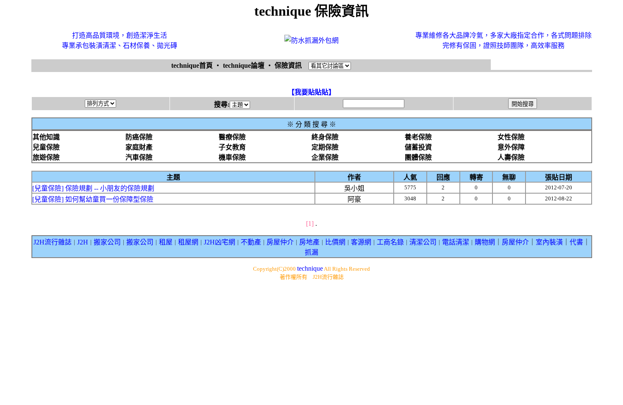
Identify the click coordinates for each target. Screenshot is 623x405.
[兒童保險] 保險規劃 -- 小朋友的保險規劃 (93, 188)
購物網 (485, 242)
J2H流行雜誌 (52, 242)
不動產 (251, 242)
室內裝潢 (549, 242)
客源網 (361, 242)
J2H (82, 242)
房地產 (309, 242)
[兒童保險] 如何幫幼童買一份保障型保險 (92, 199)
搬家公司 (107, 242)
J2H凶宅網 (219, 242)
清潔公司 (423, 242)
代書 (576, 242)
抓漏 (311, 252)
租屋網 (188, 242)
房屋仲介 (280, 242)
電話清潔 (455, 242)
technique (310, 268)
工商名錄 (390, 242)
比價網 (335, 242)
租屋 (165, 242)
